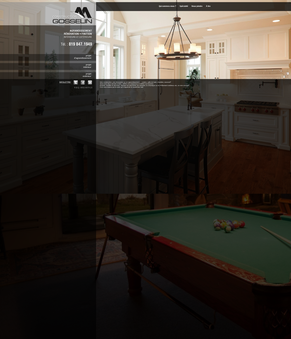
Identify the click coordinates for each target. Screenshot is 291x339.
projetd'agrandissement (82, 56)
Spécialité (184, 6)
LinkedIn (90, 82)
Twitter (76, 82)
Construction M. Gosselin (73, 13)
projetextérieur (87, 74)
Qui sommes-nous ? (167, 6)
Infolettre (65, 82)
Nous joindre (197, 6)
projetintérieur (87, 65)
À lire (208, 6)
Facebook (83, 82)
